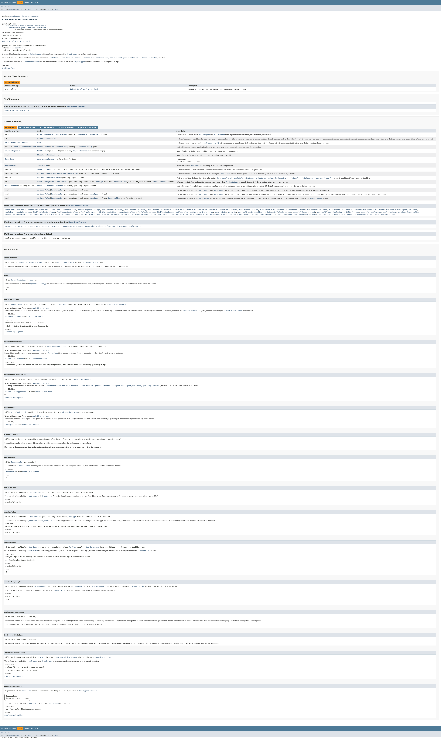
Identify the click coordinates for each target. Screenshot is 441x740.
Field (17, 9)
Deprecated (28, 2)
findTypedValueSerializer (44, 212)
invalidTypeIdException (99, 214)
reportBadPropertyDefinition (241, 214)
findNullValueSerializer (378, 210)
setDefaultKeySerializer (342, 214)
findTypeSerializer (89, 212)
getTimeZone (376, 212)
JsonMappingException (116, 304)
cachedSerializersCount (47, 139)
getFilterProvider (351, 212)
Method (31, 9)
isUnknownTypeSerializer (141, 214)
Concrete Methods (66, 127)
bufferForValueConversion (15, 210)
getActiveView (182, 212)
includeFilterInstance (46, 173)
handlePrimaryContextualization (18, 214)
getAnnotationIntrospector (201, 212)
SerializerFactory (84, 147)
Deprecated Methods (87, 127)
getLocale (365, 212)
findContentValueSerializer (272, 210)
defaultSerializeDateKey (112, 210)
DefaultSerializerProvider (16, 143)
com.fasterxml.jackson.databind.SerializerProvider (29, 28)
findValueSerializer (108, 212)
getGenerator (42, 165)
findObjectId (42, 151)
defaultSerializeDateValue (159, 210)
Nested (11, 9)
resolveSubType (135, 226)
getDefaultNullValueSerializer (277, 212)
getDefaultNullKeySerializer (250, 212)
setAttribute (324, 214)
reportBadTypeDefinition (265, 214)
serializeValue (43, 190)
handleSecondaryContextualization (48, 214)
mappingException (161, 214)
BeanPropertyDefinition (67, 173)
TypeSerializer (159, 182)
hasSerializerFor (44, 169)
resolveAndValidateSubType (115, 226)
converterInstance (26, 226)
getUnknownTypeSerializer (409, 212)
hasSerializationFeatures (76, 214)
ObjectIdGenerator (81, 151)
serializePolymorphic (46, 182)
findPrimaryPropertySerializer (403, 210)
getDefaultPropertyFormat (304, 212)
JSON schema (53, 703)
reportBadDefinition (179, 214)
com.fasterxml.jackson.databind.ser (24, 16)
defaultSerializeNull (228, 210)
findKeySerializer (319, 210)
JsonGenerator (11, 165)
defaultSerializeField (207, 210)
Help (36, 2)
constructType (10, 226)
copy (39, 143)
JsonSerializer (119, 182)
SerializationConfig (59, 147)
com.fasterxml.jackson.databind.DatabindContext (26, 26)
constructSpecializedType (89, 210)
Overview (4, 2)
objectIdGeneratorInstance (47, 226)
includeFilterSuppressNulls (49, 178)
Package (12, 2)
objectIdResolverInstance (72, 226)
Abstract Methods (46, 127)
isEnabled (115, 214)
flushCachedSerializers (47, 155)
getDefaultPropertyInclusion (329, 212)
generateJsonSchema (45, 159)
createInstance (43, 147)
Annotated (59, 186)
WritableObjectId (12, 151)
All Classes (5, 6)
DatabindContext (78, 222)
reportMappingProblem (287, 214)
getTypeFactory (389, 212)
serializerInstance (45, 186)
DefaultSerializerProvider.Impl (16, 41)
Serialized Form (8, 68)
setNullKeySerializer (364, 214)
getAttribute (220, 212)
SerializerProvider (18, 48)
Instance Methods (27, 127)
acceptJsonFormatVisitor (47, 134)
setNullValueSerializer (385, 214)
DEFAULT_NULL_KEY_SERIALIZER (16, 110)
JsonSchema (9, 159)
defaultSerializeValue (248, 210)
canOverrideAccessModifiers (64, 210)
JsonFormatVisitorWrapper (88, 134)
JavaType (62, 134)
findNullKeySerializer (356, 210)
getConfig (232, 212)
